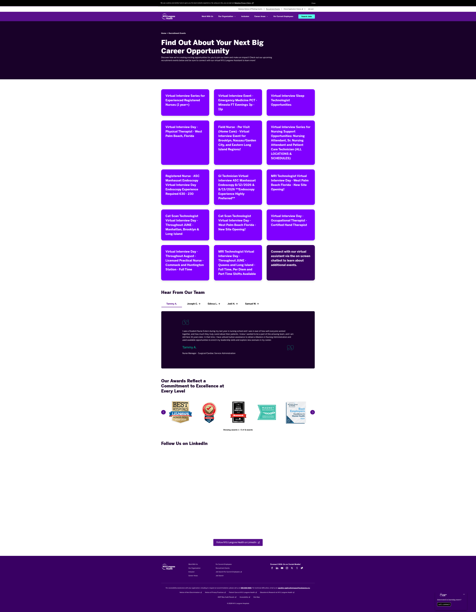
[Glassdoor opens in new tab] (302, 568)
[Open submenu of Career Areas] (267, 16)
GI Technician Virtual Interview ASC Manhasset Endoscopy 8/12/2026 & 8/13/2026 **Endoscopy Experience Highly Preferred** (237, 187)
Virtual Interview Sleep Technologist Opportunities (287, 100)
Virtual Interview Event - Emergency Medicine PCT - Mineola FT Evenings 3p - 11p (237, 102)
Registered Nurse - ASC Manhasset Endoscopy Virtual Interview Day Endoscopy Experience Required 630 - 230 (182, 185)
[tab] (171, 303)
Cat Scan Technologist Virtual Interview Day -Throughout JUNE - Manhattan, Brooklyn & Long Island (182, 225)
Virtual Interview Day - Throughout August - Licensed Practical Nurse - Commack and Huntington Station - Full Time (184, 260)
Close (313, 3)
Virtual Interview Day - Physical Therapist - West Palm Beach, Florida (183, 131)
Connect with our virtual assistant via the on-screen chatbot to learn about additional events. (290, 258)
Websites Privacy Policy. (242, 3)
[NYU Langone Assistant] (450, 602)
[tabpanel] (238, 338)
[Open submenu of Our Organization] (235, 16)
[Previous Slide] (163, 412)
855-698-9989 (246, 588)
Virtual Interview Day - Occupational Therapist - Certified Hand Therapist (289, 220)
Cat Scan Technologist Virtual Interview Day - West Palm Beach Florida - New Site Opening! (237, 222)
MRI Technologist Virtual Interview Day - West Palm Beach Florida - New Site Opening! (290, 182)
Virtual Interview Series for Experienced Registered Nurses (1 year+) (185, 100)
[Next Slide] (312, 412)
